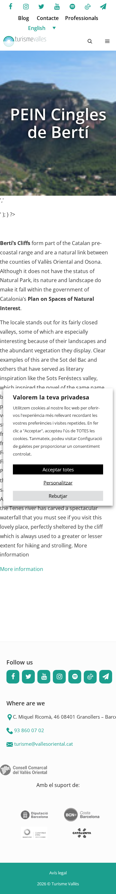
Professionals (81, 18)
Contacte (48, 18)
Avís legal (58, 873)
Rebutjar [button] (58, 496)
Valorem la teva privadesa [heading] (51, 397)
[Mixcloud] (87, 7)
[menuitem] (64, 28)
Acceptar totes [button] (58, 469)
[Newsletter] (103, 7)
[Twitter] (41, 7)
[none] (64, 28)
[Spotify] (72, 7)
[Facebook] (10, 7)
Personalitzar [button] (58, 482)
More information (21, 569)
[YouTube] (56, 7)
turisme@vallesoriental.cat (43, 744)
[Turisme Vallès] (24, 42)
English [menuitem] (36, 28)
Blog (23, 18)
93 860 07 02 (29, 730)
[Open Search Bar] (90, 42)
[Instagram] (25, 7)
